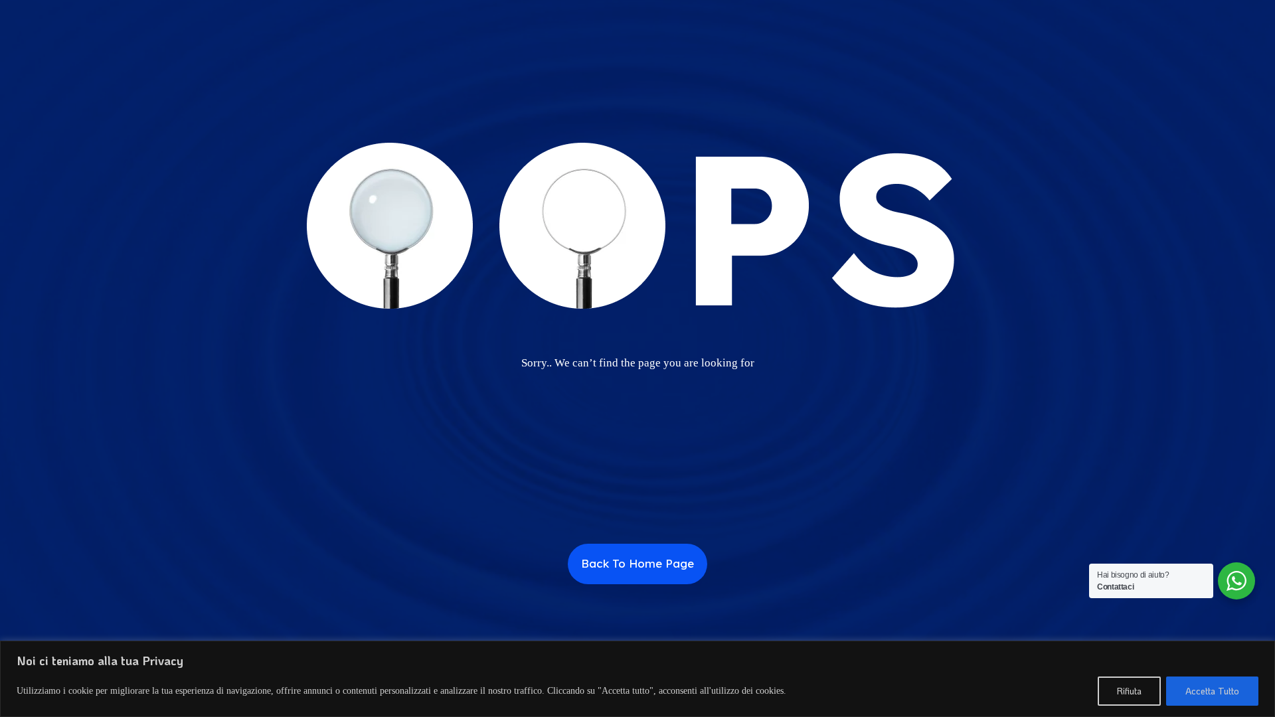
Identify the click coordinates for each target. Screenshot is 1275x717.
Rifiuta (1129, 690)
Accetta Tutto (1212, 690)
